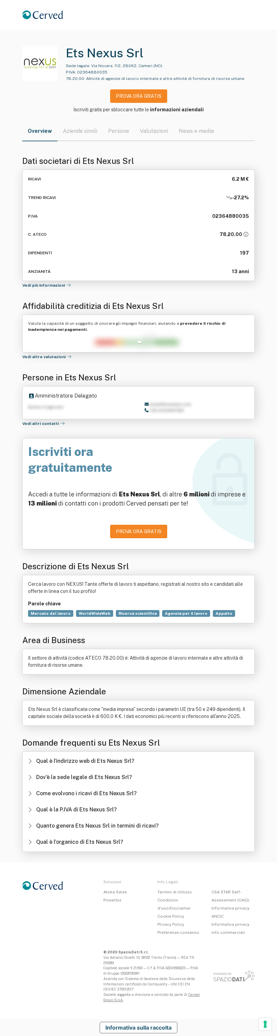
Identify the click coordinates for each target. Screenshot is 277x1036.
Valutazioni (154, 131)
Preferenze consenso (178, 932)
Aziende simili (80, 131)
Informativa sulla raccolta (138, 1027)
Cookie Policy (170, 916)
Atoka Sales (115, 892)
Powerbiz (112, 900)
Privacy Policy (170, 924)
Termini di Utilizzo (174, 892)
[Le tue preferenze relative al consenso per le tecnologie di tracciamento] (265, 1024)
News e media (196, 131)
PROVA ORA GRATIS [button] (138, 96)
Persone (118, 131)
